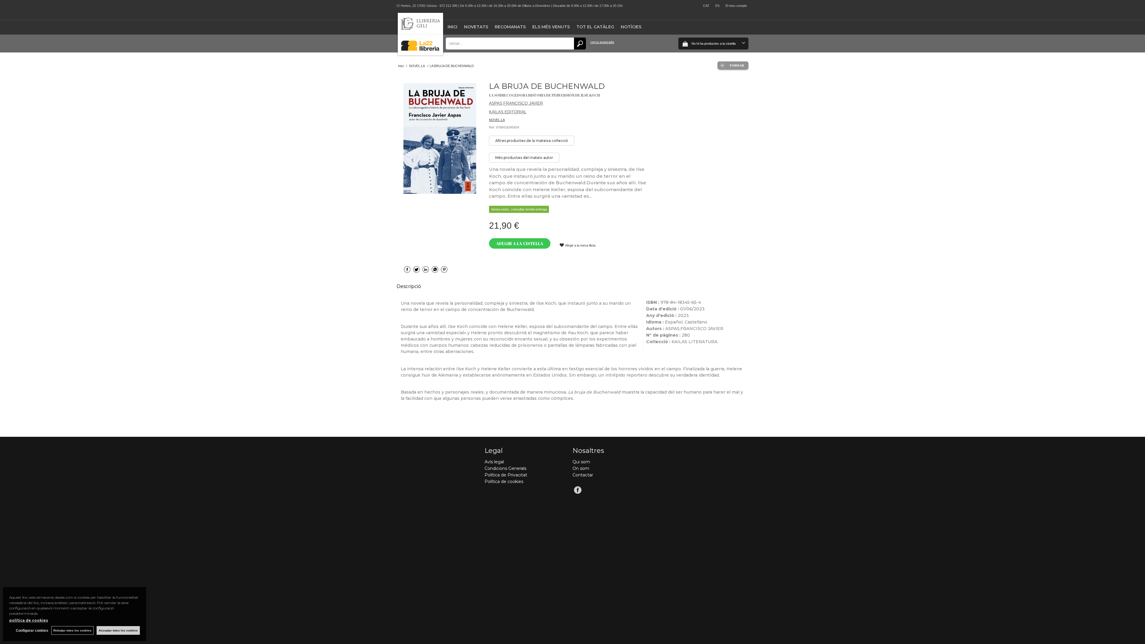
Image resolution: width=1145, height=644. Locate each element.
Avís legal (494, 462)
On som (580, 468)
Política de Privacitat (506, 475)
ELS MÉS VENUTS (551, 27)
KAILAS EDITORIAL (508, 111)
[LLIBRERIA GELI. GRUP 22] (420, 54)
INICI (452, 27)
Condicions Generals (505, 468)
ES (717, 5)
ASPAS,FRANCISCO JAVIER (516, 103)
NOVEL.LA (497, 120)
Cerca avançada (602, 42)
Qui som (581, 462)
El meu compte (736, 5)
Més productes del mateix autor (524, 157)
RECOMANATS (510, 27)
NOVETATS (476, 27)
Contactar (582, 475)
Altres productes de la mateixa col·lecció (531, 140)
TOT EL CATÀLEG (595, 27)
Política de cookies (504, 481)
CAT (706, 5)
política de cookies (28, 620)
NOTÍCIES (631, 27)
